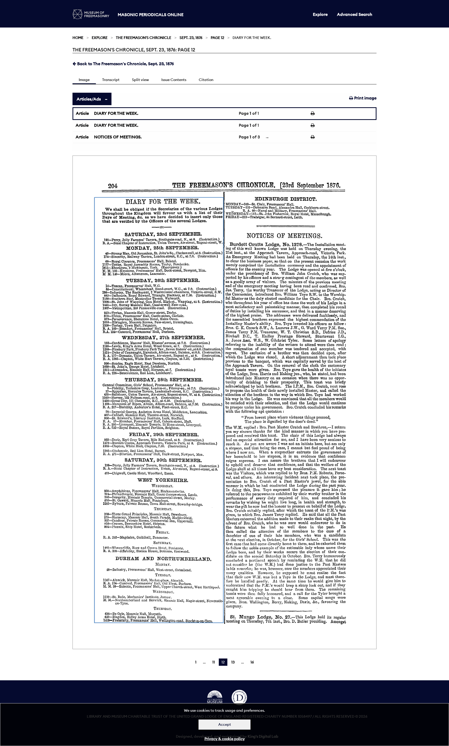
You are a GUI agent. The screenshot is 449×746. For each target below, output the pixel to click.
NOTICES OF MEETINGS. (118, 136)
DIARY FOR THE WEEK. (116, 113)
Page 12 (217, 37)
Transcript (111, 79)
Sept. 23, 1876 (191, 37)
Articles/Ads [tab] (89, 99)
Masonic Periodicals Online (150, 14)
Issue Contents (173, 79)
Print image (365, 97)
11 (213, 662)
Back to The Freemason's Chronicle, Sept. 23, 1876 (125, 63)
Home (77, 37)
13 (233, 662)
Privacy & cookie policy (224, 738)
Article (82, 113)
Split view (140, 79)
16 (252, 662)
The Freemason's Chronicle (143, 37)
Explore (320, 14)
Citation (206, 79)
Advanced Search (354, 14)
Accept (224, 724)
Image (84, 79)
